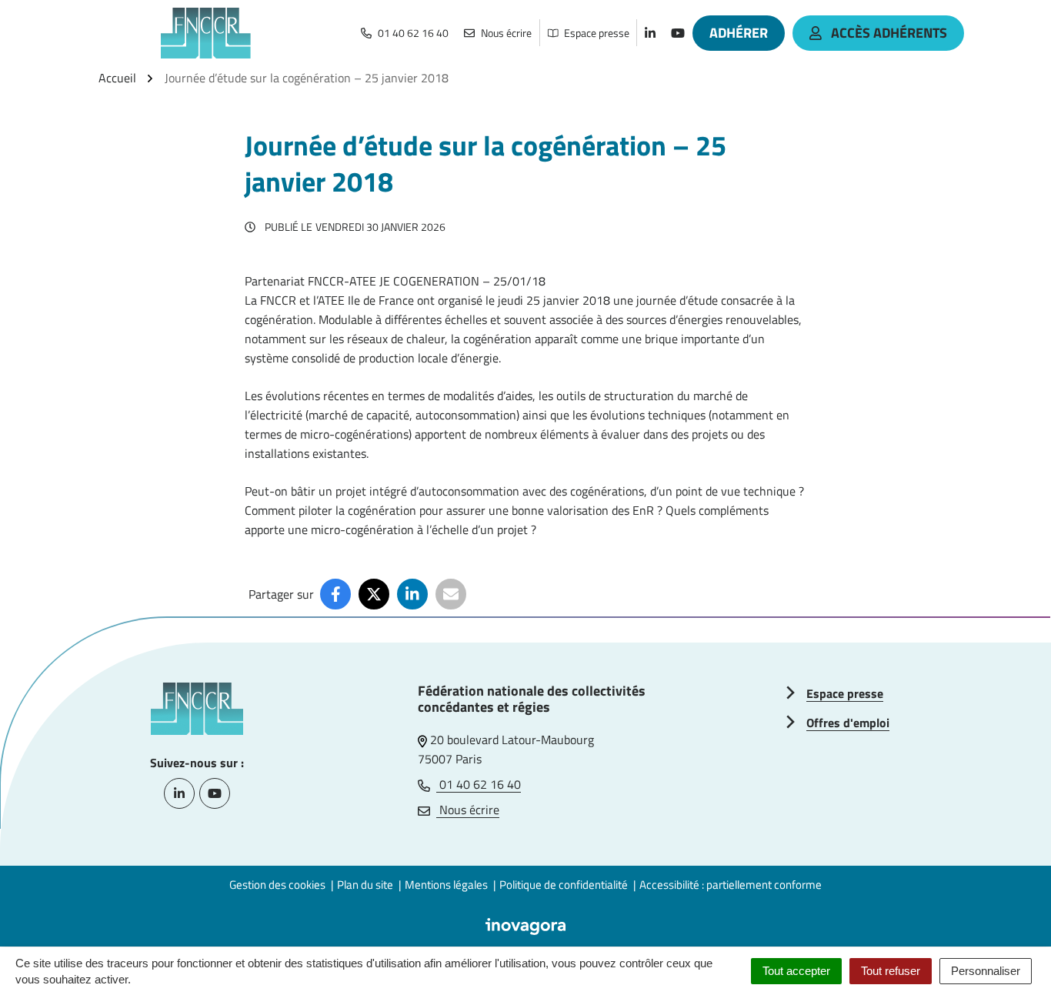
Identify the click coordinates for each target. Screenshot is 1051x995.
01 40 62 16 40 (478, 784)
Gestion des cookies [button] (277, 884)
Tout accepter (796, 970)
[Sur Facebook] (335, 594)
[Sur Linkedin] (412, 594)
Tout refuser (890, 970)
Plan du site (365, 884)
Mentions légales (446, 884)
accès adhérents (889, 32)
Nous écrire (467, 809)
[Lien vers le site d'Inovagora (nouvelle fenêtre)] (525, 925)
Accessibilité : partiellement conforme (730, 884)
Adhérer (738, 32)
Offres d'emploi (847, 722)
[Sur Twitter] (374, 594)
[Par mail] (450, 594)
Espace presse (844, 693)
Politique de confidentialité (563, 884)
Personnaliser (985, 970)
